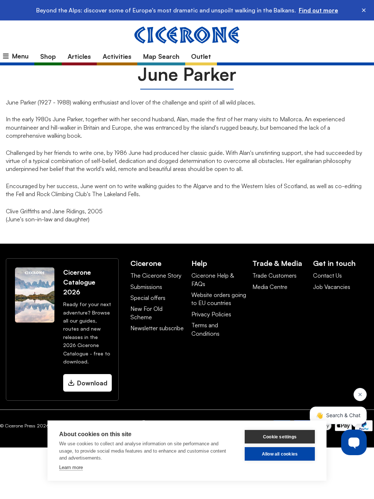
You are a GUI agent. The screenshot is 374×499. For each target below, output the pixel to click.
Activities (117, 56)
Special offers (147, 297)
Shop (48, 56)
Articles (79, 56)
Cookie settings (280, 436)
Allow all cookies (280, 454)
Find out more (318, 10)
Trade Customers (274, 275)
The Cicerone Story (156, 275)
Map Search (161, 56)
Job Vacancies (331, 286)
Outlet (201, 56)
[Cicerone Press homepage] (187, 34)
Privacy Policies (211, 314)
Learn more (71, 467)
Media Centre (269, 286)
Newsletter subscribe (157, 328)
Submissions (146, 286)
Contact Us (327, 275)
